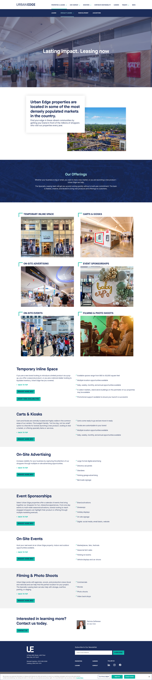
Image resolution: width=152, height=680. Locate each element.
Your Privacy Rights (104, 676)
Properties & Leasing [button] (58, 5)
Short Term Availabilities (28, 399)
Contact (95, 665)
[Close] (149, 677)
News (133, 5)
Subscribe (118, 652)
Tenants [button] (124, 5)
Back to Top (23, 385)
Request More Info (25, 391)
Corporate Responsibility (102, 5)
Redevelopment (83, 13)
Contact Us (22, 630)
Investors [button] (86, 5)
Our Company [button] (74, 5)
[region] (76, 677)
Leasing (53, 13)
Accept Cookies (129, 676)
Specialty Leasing (66, 13)
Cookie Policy (79, 678)
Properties (78, 661)
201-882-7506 (91, 624)
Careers (116, 5)
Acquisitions (97, 13)
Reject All (117, 676)
